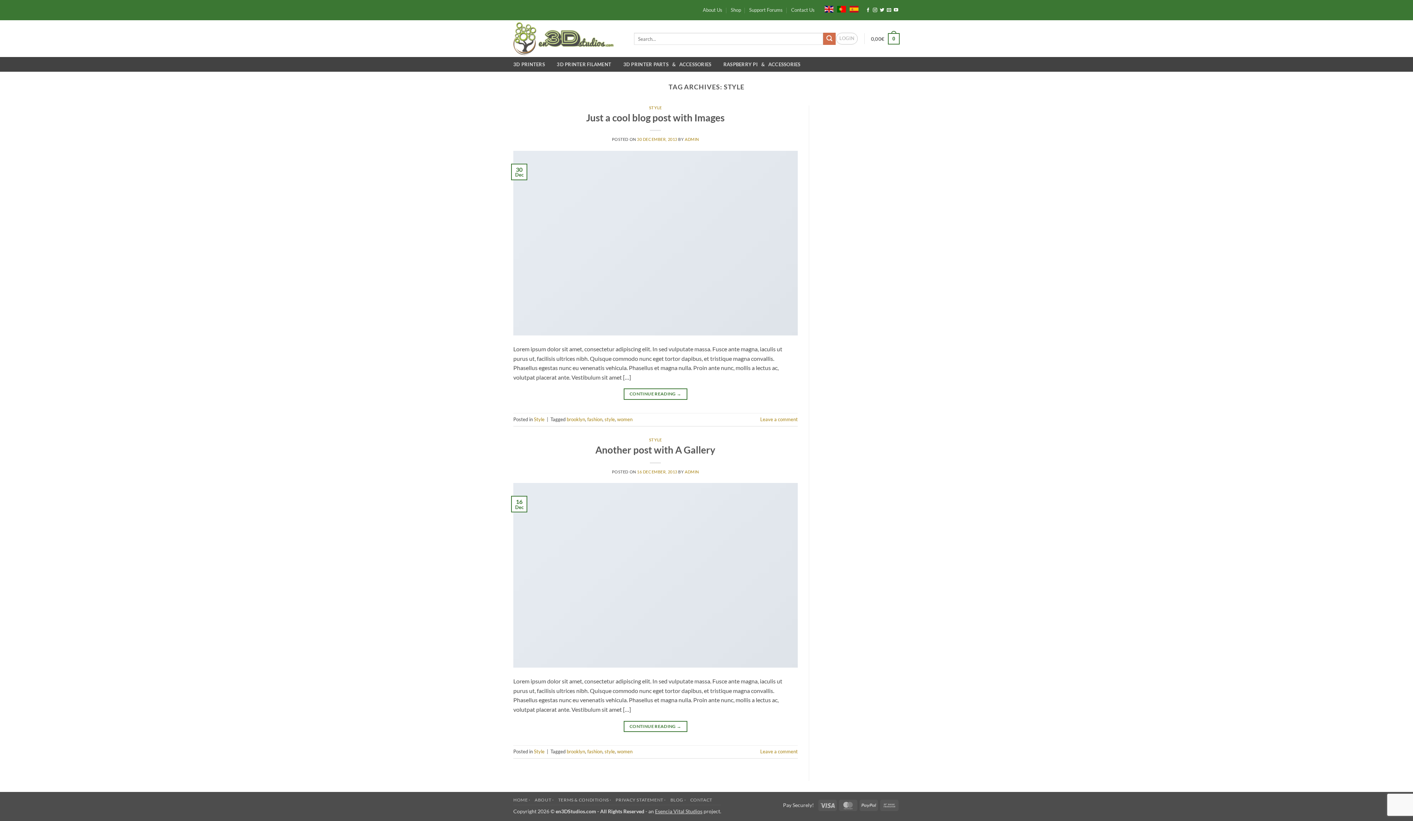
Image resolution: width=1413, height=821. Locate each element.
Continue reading (655, 394)
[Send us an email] (889, 10)
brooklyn (576, 419)
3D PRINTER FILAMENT (585, 64)
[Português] (841, 8)
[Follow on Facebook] (868, 10)
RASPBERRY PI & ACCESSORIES (762, 64)
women (625, 419)
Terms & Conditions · (584, 800)
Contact (701, 800)
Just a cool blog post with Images (655, 117)
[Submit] (829, 39)
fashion (594, 419)
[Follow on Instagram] (875, 10)
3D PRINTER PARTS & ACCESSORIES (668, 64)
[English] (829, 8)
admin (692, 139)
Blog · (678, 800)
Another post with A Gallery (655, 449)
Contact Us (803, 10)
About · (544, 800)
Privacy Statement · (641, 800)
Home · (521, 800)
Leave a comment (779, 419)
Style (655, 107)
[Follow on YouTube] (896, 10)
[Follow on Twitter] (882, 10)
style (610, 419)
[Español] (854, 8)
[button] (847, 39)
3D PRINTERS (530, 64)
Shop (736, 10)
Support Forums (766, 10)
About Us (712, 10)
